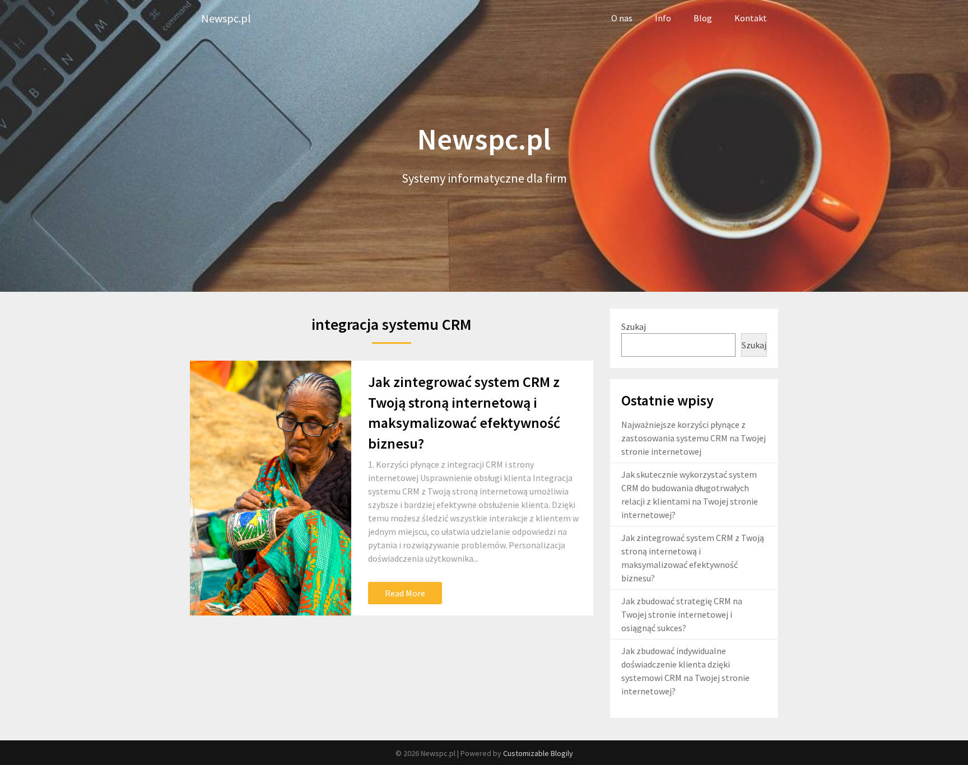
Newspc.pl (226, 18)
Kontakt (750, 18)
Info (663, 18)
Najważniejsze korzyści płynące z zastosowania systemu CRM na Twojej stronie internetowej (693, 438)
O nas (621, 18)
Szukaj (633, 326)
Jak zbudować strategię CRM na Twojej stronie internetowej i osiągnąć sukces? (681, 614)
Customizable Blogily (538, 753)
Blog (703, 18)
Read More (405, 593)
